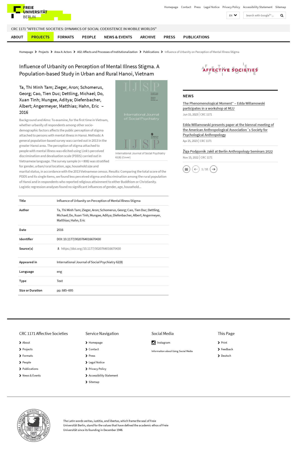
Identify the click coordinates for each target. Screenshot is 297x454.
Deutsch (226, 356)
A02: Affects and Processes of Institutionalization (107, 52)
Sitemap (280, 7)
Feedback (227, 349)
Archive (148, 36)
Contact (186, 7)
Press (197, 7)
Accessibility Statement (257, 7)
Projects (40, 36)
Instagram (163, 342)
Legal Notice (211, 7)
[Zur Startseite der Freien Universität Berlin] (41, 12)
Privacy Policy (231, 7)
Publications (196, 36)
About (17, 36)
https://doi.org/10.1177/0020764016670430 (91, 248)
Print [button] (224, 342)
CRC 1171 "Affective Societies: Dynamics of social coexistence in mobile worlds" (84, 28)
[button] (232, 15)
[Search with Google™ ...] (282, 15)
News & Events (118, 36)
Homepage (171, 7)
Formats (66, 36)
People (89, 36)
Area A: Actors (63, 52)
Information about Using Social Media (172, 351)
